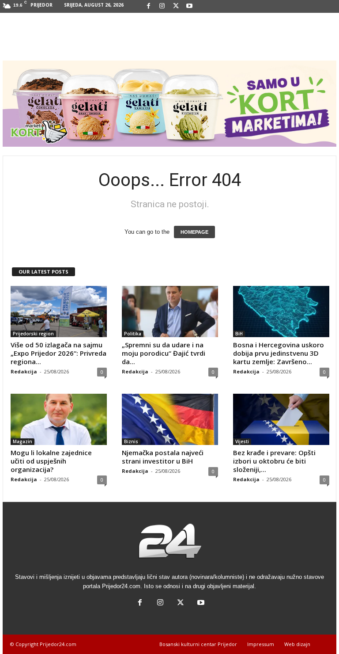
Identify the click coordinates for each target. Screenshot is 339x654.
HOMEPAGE (194, 232)
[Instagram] (162, 6)
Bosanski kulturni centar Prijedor (198, 644)
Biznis (131, 441)
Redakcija (24, 371)
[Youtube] (189, 6)
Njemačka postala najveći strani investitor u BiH (162, 456)
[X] (175, 6)
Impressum (260, 644)
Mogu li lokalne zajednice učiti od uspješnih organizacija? (51, 461)
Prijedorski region (33, 334)
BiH (239, 334)
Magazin (22, 441)
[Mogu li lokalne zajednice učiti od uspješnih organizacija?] (59, 419)
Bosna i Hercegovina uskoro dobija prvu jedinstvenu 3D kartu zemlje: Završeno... (278, 353)
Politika (132, 334)
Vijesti (242, 441)
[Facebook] (148, 6)
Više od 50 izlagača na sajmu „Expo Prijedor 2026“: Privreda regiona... (58, 353)
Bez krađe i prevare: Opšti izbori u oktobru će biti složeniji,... (274, 461)
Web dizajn (297, 644)
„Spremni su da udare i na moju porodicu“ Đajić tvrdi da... (163, 353)
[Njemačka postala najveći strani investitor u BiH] (170, 419)
